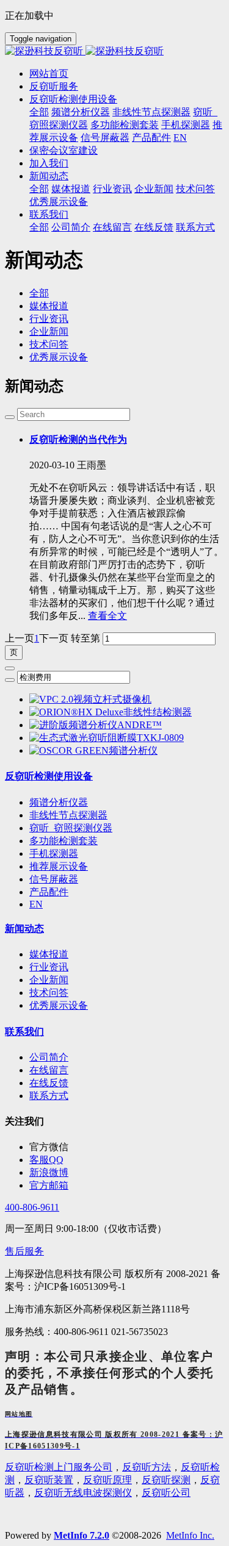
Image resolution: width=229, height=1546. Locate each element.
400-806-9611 (32, 1207)
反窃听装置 (48, 1480)
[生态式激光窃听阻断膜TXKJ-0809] (106, 737)
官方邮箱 (48, 1185)
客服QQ (46, 1159)
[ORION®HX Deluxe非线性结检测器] (110, 712)
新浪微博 (48, 1172)
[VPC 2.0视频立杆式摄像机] (90, 699)
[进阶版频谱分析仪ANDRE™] (95, 725)
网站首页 (48, 73)
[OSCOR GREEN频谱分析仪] (93, 750)
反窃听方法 (146, 1467)
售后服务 (24, 1251)
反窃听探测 (166, 1480)
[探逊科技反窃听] (114, 51)
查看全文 (107, 615)
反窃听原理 (107, 1480)
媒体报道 (48, 306)
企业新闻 (48, 331)
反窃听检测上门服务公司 (58, 1467)
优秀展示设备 (58, 357)
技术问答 (48, 344)
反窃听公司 (166, 1492)
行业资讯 (48, 318)
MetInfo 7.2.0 (81, 1535)
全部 (39, 112)
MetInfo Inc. (190, 1535)
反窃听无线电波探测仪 (83, 1492)
